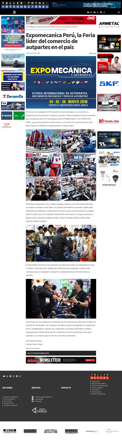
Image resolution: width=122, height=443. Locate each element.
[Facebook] (94, 12)
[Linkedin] (101, 12)
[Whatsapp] (104, 12)
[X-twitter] (97, 12)
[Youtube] (88, 12)
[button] (14, 12)
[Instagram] (91, 12)
